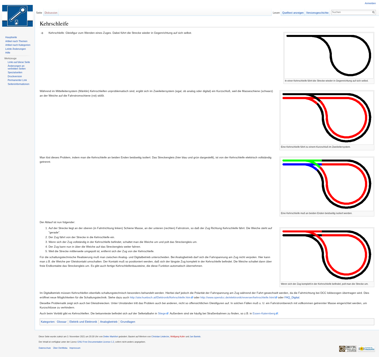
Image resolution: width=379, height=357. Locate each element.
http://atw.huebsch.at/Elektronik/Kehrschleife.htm (160, 297)
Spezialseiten (15, 72)
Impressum (74, 348)
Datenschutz (45, 348)
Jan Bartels (195, 336)
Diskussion (51, 12)
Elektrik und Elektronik (83, 321)
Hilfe (7, 52)
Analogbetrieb (108, 321)
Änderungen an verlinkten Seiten (17, 67)
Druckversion (15, 76)
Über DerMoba (60, 348)
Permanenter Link (17, 80)
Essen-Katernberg (264, 313)
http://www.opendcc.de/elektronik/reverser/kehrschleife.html (237, 297)
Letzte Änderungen (15, 49)
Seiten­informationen (18, 84)
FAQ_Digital (291, 297)
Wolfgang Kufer (177, 336)
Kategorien (47, 321)
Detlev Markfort (110, 336)
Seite (39, 12)
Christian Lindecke (160, 336)
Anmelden (370, 3)
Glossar (62, 321)
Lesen (276, 12)
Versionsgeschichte (317, 12)
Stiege (162, 313)
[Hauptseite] (17, 16)
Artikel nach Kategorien (17, 45)
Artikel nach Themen (16, 41)
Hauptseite (11, 37)
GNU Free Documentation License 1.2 (95, 342)
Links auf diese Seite (19, 62)
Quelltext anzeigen (293, 12)
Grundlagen (127, 321)
